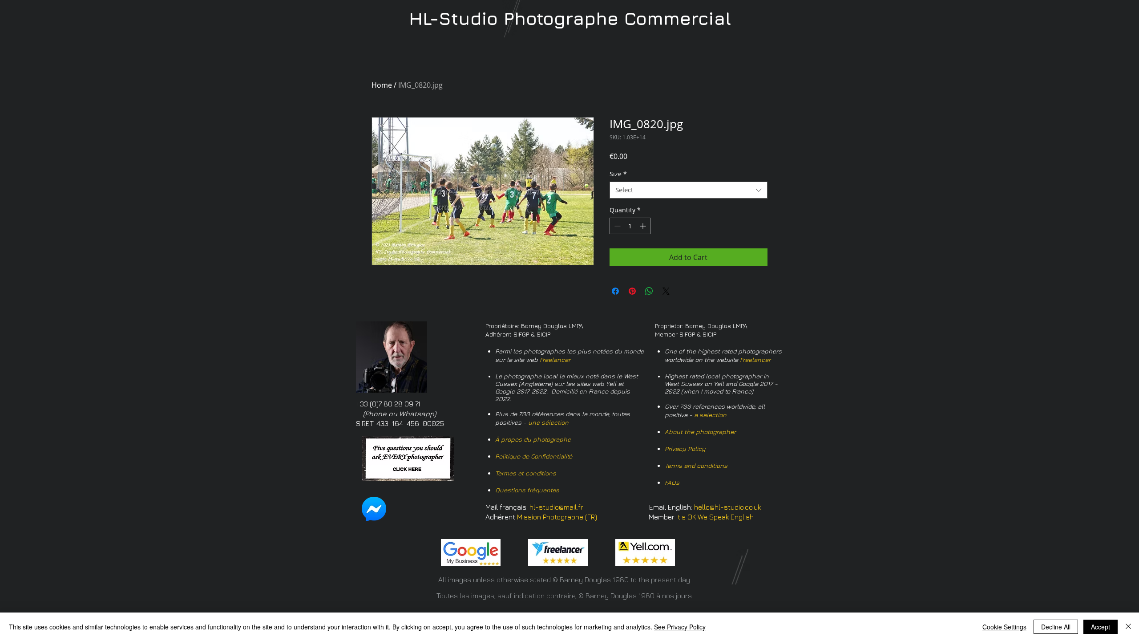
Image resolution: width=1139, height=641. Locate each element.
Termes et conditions (525, 473)
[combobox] (688, 190)
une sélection (548, 422)
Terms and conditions (696, 465)
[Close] (1128, 627)
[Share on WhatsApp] (649, 291)
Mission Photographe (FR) (557, 517)
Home (382, 85)
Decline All (1055, 626)
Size (618, 174)
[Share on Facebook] (615, 291)
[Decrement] (616, 226)
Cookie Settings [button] (1004, 626)
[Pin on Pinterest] (632, 291)
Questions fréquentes (527, 490)
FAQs (672, 482)
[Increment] (643, 226)
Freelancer (555, 359)
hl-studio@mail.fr (556, 507)
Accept (1100, 626)
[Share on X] (666, 291)
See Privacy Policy (680, 626)
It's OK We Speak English (715, 517)
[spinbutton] (630, 226)
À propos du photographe (533, 439)
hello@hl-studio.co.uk (727, 507)
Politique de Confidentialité (533, 456)
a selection (710, 414)
